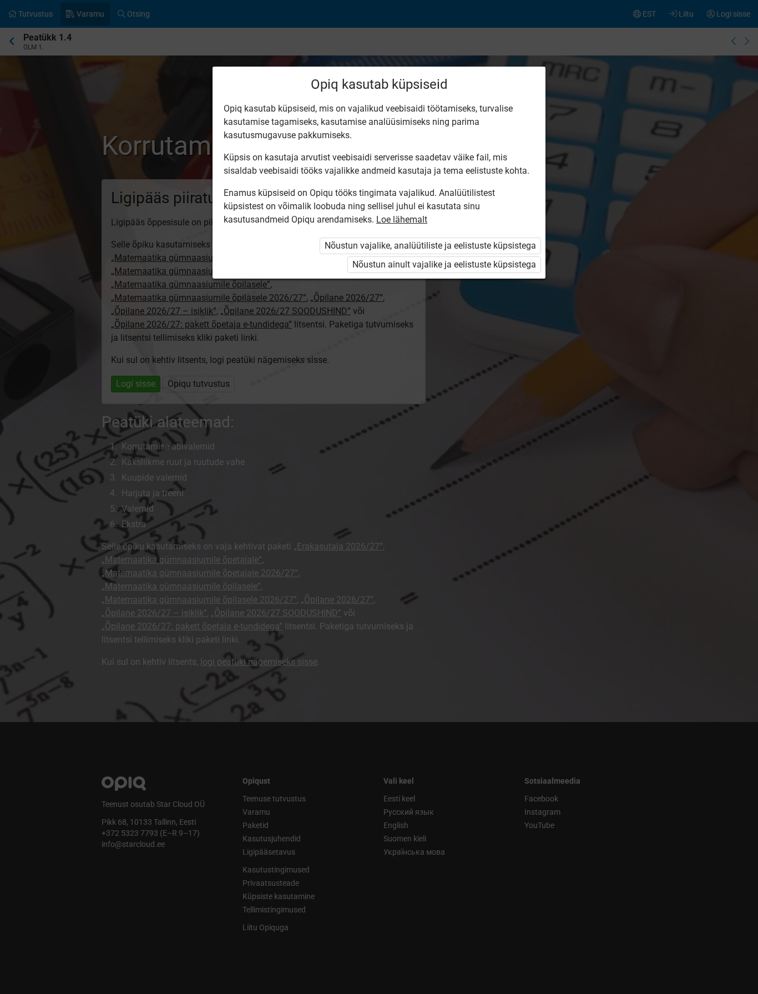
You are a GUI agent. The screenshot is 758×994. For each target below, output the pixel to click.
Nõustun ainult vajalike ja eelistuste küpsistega (444, 264)
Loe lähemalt (401, 219)
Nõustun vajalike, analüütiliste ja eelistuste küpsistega (430, 245)
